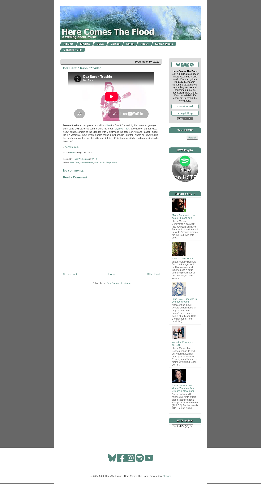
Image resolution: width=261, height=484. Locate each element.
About (144, 43)
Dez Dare (74, 162)
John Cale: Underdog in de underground (184, 300)
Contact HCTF (72, 49)
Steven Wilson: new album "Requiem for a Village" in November (183, 388)
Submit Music (164, 43)
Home (112, 274)
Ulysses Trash (122, 128)
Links (130, 43)
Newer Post (70, 274)
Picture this (99, 162)
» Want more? (185, 106)
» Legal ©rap (185, 113)
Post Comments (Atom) (118, 283)
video (108, 125)
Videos (115, 43)
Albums (68, 43)
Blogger (167, 476)
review (72, 152)
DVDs (100, 43)
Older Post (153, 274)
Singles (85, 43)
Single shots (111, 162)
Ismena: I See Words (182, 258)
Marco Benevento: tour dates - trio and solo (183, 216)
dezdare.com (72, 147)
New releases (86, 162)
